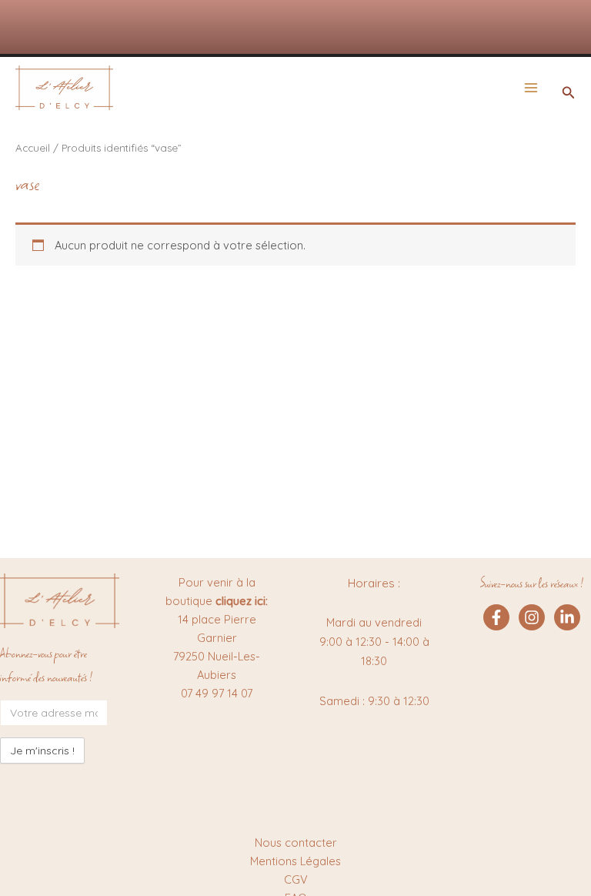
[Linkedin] (567, 617)
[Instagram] (532, 617)
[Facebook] (496, 617)
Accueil (32, 148)
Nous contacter (296, 842)
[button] (569, 93)
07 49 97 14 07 (216, 693)
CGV (296, 879)
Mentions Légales (295, 861)
